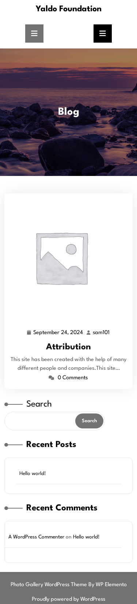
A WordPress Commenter (36, 537)
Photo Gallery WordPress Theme (49, 585)
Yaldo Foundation (69, 9)
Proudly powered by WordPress (68, 599)
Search (39, 404)
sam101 (101, 333)
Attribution (68, 347)
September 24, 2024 (58, 334)
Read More (65, 257)
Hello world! (32, 473)
